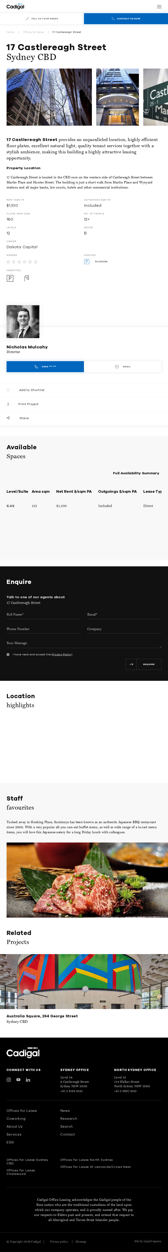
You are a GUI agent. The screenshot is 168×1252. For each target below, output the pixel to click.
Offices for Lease (22, 1110)
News (65, 1110)
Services (14, 1134)
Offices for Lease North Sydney (86, 1159)
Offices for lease (33, 32)
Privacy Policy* (62, 654)
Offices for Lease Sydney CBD (27, 1161)
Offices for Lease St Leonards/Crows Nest (95, 1167)
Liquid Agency (152, 1241)
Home (10, 32)
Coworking (16, 1118)
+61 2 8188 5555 (71, 1091)
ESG (10, 1142)
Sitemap (81, 1241)
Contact (67, 1134)
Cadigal (36, 1241)
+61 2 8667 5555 (125, 1091)
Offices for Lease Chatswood (21, 1172)
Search (66, 1126)
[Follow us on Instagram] (8, 1079)
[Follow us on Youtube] (18, 1079)
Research (68, 1118)
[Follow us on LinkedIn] (28, 1079)
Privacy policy (59, 1241)
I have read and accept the (42, 654)
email (126, 367)
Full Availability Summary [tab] (136, 473)
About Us (15, 1126)
